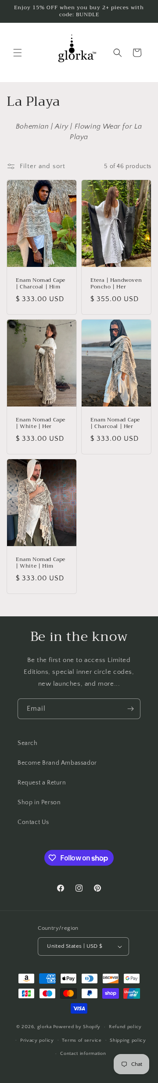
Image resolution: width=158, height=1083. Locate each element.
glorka (44, 1026)
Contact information (83, 1053)
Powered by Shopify (77, 1026)
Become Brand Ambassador (57, 762)
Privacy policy (37, 1040)
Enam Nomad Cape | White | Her (40, 423)
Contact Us (33, 822)
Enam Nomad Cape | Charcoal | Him (40, 284)
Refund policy (125, 1026)
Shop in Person (39, 802)
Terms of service (81, 1040)
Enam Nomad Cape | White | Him (40, 562)
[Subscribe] (130, 708)
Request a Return (42, 782)
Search (28, 743)
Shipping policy (128, 1040)
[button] (17, 52)
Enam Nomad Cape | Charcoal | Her (115, 423)
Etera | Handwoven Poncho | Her (116, 284)
